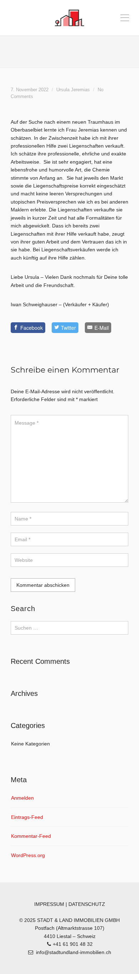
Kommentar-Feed (31, 836)
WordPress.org (28, 855)
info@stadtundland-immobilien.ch (73, 952)
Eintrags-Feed (27, 817)
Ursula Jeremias (73, 89)
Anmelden (22, 798)
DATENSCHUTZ (86, 904)
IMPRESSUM (49, 904)
